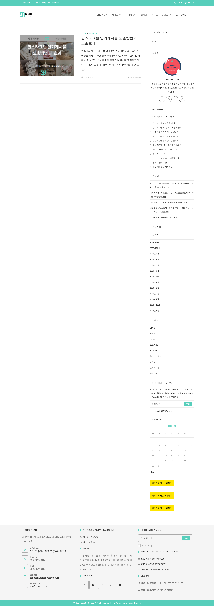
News (152, 339)
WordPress (135, 602)
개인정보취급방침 (90, 537)
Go (186, 538)
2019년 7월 (154, 265)
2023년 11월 (155, 242)
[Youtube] (120, 585)
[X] (162, 99)
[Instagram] (175, 99)
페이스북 (153, 373)
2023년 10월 (155, 248)
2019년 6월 (154, 270)
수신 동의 (147, 545)
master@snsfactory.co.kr (44, 577)
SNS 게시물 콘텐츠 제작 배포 (165, 149)
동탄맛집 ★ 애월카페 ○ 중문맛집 (163, 217)
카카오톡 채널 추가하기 (162, 483)
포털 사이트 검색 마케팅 (163, 167)
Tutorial (153, 350)
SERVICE (154, 345)
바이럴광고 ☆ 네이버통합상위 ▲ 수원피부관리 (169, 202)
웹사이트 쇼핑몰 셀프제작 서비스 (155, 569)
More (152, 333)
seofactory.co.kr (39, 586)
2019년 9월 (154, 253)
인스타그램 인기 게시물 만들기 (166, 132)
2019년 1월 (154, 299)
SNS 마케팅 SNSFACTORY (153, 558)
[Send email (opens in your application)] (192, 2)
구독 (188, 404)
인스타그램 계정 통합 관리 (164, 123)
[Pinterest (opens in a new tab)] (182, 2)
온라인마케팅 (155, 356)
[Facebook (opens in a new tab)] (179, 2)
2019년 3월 (154, 288)
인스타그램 (93, 33)
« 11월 (152, 472)
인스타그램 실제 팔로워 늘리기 (166, 136)
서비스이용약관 (89, 542)
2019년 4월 (154, 282)
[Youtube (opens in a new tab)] (189, 2)
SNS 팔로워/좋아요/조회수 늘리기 (167, 145)
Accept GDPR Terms (163, 411)
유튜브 (152, 362)
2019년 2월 (154, 293)
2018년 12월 (155, 305)
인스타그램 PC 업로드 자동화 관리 (167, 127)
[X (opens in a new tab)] (175, 2)
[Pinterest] (182, 99)
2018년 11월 (155, 310)
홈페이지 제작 (159, 153)
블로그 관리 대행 (160, 162)
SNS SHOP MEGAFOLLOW (153, 564)
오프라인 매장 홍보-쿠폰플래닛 (166, 158)
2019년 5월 (154, 276)
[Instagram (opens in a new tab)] (185, 2)
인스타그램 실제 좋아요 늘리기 (166, 140)
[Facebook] (169, 99)
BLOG (84, 33)
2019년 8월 (154, 259)
